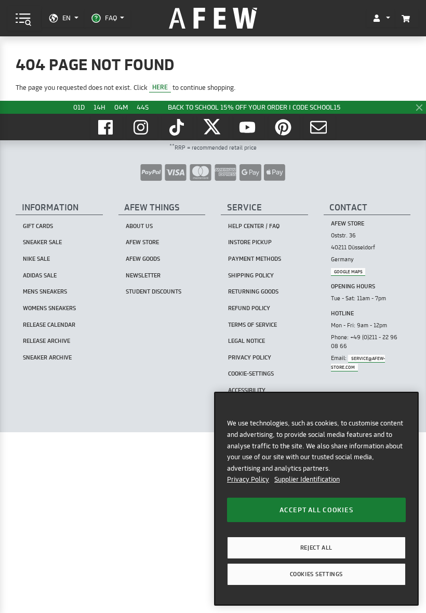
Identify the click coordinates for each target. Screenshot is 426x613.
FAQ (110, 18)
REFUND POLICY (249, 308)
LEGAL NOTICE (246, 340)
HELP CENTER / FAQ (253, 226)
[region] (316, 498)
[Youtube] (248, 127)
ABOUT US (139, 226)
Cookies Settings (316, 574)
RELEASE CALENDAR (49, 324)
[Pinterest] (284, 127)
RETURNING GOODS (253, 291)
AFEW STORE (213, 18)
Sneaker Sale (42, 242)
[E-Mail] (319, 127)
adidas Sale (40, 275)
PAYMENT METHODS (254, 258)
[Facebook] (106, 127)
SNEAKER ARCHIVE (47, 357)
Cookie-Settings (251, 373)
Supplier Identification (307, 479)
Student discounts (153, 291)
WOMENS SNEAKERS (49, 308)
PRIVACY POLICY (249, 357)
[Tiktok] (177, 127)
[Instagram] (142, 127)
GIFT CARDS (38, 226)
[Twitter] (213, 127)
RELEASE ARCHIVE (46, 340)
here (160, 87)
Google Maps (348, 271)
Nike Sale (36, 258)
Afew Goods (143, 258)
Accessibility (246, 390)
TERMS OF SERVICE (252, 324)
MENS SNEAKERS (45, 291)
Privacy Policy (248, 479)
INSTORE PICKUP (250, 242)
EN (66, 18)
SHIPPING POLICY (251, 275)
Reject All (316, 547)
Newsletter (143, 275)
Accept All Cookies (316, 509)
